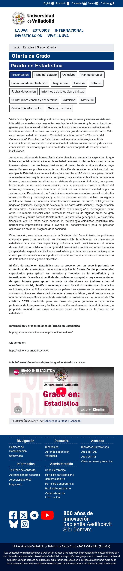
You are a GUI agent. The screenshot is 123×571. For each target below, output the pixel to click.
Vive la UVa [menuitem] (58, 36)
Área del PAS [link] (89, 451)
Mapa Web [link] (15, 484)
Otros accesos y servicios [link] (97, 461)
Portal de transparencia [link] (59, 483)
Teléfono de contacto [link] (22, 470)
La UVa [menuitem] (21, 30)
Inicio (17, 47)
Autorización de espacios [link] (24, 474)
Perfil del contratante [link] (58, 488)
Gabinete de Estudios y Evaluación (63, 420)
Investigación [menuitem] (28, 36)
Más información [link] (107, 563)
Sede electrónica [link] (55, 470)
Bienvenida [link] (51, 447)
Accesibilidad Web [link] (20, 479)
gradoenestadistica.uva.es (70, 362)
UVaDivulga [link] (16, 455)
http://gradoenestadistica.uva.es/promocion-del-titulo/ (41, 332)
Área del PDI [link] (88, 456)
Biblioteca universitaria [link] (95, 447)
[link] (28, 47)
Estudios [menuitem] (41, 30)
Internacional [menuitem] (69, 30)
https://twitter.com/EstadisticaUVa (29, 350)
